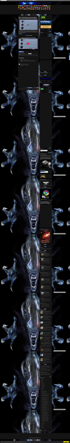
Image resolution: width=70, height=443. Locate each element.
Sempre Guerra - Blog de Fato (44, 291)
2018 (41, 382)
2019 (41, 381)
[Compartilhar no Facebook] (30, 53)
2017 (41, 425)
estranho (27, 54)
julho (42, 387)
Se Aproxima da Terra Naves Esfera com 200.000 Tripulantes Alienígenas (47, 354)
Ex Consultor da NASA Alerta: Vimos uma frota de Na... (45, 414)
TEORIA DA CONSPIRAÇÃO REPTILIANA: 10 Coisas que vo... (45, 396)
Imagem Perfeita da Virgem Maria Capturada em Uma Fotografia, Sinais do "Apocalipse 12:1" (45, 374)
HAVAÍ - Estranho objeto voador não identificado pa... (45, 398)
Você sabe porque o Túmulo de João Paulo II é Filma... (45, 399)
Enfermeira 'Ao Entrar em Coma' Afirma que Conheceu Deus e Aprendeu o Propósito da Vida (45, 370)
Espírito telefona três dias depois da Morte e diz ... (45, 410)
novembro (43, 384)
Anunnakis (42, 285)
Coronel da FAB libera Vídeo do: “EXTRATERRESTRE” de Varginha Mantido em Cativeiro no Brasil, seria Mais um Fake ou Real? (47, 343)
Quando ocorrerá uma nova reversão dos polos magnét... (45, 417)
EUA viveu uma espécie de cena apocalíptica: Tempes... (45, 401)
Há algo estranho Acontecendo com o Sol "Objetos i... (45, 404)
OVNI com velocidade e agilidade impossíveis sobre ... (45, 394)
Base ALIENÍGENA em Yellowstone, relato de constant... (44, 392)
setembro (43, 385)
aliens (24, 54)
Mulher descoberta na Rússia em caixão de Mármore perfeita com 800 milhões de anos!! (47, 317)
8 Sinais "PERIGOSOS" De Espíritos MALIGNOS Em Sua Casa (44, 372)
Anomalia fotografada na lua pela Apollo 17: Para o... (45, 406)
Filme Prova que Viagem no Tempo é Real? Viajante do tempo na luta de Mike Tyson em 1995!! (47, 349)
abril (42, 390)
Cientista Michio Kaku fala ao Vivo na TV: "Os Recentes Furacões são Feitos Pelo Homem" (47, 338)
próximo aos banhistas (35, 55)
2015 (41, 427)
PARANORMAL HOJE (43, 265)
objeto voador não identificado (32, 54)
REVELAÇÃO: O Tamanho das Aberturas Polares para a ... (45, 418)
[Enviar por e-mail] (28, 53)
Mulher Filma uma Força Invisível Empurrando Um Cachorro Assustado (45, 368)
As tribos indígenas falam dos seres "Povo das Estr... (45, 412)
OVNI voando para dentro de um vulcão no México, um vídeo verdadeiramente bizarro (47, 279)
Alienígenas (22, 54)
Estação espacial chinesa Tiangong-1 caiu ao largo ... (45, 420)
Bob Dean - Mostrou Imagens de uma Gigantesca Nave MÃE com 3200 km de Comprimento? (47, 333)
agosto (42, 386)
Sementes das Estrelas (44, 272)
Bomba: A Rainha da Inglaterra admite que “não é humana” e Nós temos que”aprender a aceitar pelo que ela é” (47, 327)
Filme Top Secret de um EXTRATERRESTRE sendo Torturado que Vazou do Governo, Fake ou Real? (45, 156)
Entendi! (66, 441)
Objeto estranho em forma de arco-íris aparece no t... (45, 407)
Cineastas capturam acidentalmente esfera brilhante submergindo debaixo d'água (45, 366)
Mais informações (28, 441)
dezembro (43, 383)
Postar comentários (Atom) (29, 91)
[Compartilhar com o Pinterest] (31, 53)
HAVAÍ (28, 54)
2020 (41, 380)
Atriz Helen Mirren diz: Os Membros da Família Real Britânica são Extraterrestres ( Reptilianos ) (46, 359)
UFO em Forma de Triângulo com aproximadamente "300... (45, 402)
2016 (41, 426)
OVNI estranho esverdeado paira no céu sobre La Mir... (45, 415)
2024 (41, 378)
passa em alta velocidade (29, 55)
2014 (41, 428)
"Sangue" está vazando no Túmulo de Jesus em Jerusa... (46, 409)
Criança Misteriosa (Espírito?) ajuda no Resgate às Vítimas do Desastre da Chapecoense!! (47, 312)
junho (42, 388)
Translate (46, 151)
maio (42, 389)
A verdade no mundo (43, 303)
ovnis (26, 55)
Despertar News (43, 298)
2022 (41, 379)
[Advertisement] (31, 11)
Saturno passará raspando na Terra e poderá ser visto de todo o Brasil (47, 322)
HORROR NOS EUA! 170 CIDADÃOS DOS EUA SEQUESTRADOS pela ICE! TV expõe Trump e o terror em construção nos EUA (47, 254)
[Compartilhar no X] (29, 53)
